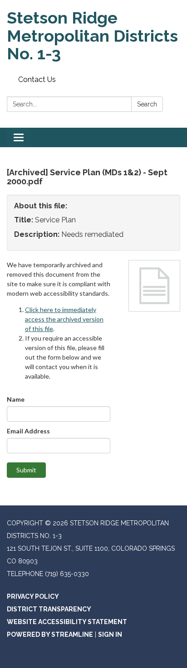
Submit (26, 470)
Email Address (28, 431)
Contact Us (37, 79)
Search (147, 104)
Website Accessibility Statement (67, 621)
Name (16, 399)
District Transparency (49, 609)
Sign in (110, 634)
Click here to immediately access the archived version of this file (64, 319)
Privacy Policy (33, 596)
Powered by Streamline (50, 634)
